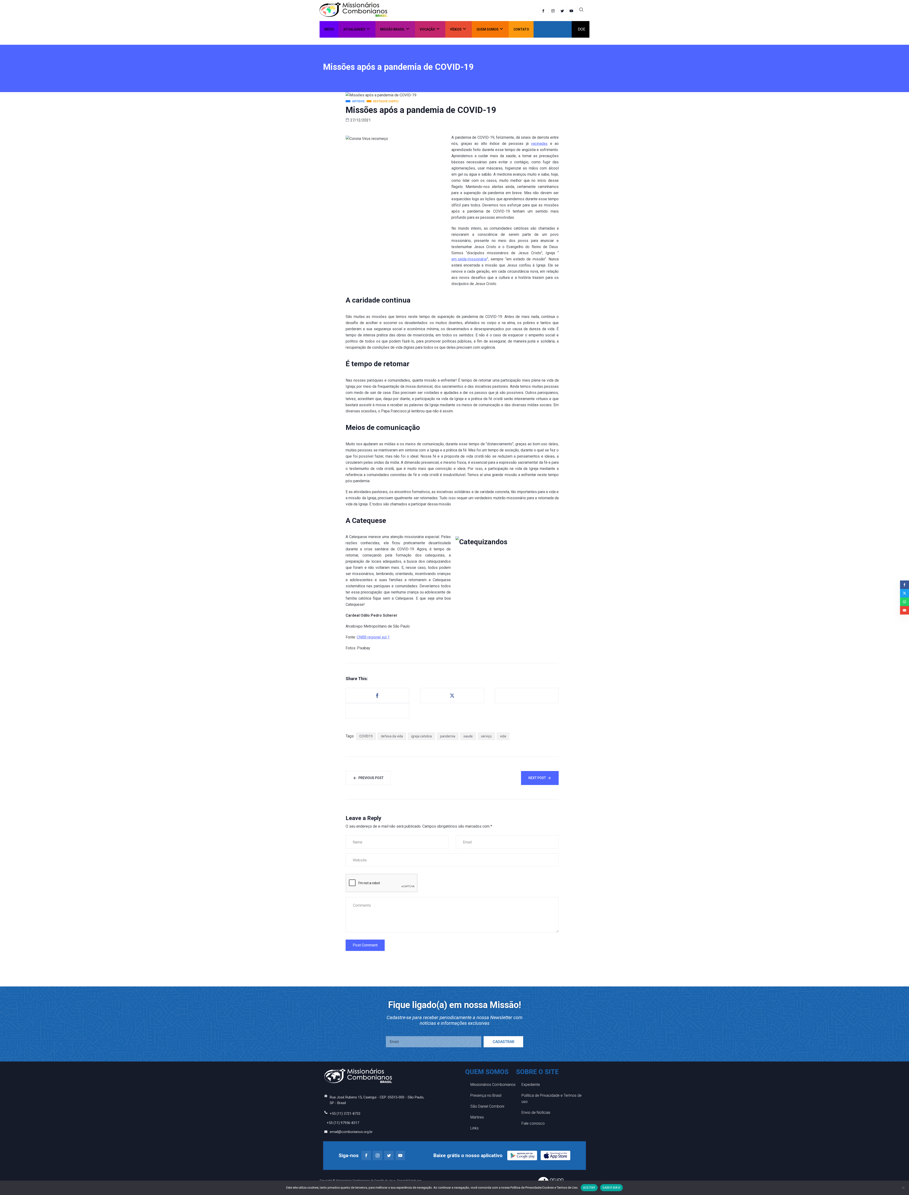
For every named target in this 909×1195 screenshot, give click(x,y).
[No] (903, 1187)
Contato (521, 29)
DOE (581, 29)
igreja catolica (421, 736)
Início (329, 29)
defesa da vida (392, 736)
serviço (486, 736)
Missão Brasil (392, 29)
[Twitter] (563, 10)
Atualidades (354, 29)
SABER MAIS (611, 1187)
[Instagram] (377, 1155)
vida (503, 736)
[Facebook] (543, 10)
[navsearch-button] (581, 10)
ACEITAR (589, 1187)
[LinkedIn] (572, 10)
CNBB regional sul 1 (373, 637)
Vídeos (456, 29)
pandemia (447, 736)
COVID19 (366, 736)
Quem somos (488, 29)
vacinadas (539, 143)
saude (468, 736)
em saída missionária (469, 259)
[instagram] (553, 10)
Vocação (427, 29)
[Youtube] (400, 1155)
